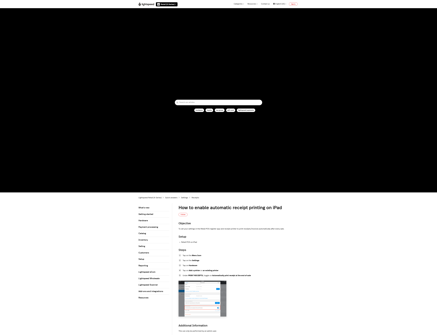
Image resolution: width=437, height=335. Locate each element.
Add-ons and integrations (150, 291)
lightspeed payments (246, 110)
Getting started (145, 214)
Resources (252, 4)
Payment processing (148, 227)
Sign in (293, 4)
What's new (143, 208)
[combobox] (218, 102)
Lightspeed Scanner (148, 285)
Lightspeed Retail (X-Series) (149, 198)
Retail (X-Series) (168, 4)
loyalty (209, 110)
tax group (219, 110)
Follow (183, 214)
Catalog (142, 233)
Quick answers (171, 198)
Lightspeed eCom (146, 272)
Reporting (143, 266)
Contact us (265, 4)
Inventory (143, 240)
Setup (141, 259)
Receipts (195, 198)
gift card (230, 110)
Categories (238, 4)
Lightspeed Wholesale (149, 279)
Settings (184, 198)
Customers (143, 253)
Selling (141, 246)
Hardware (143, 221)
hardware (199, 110)
